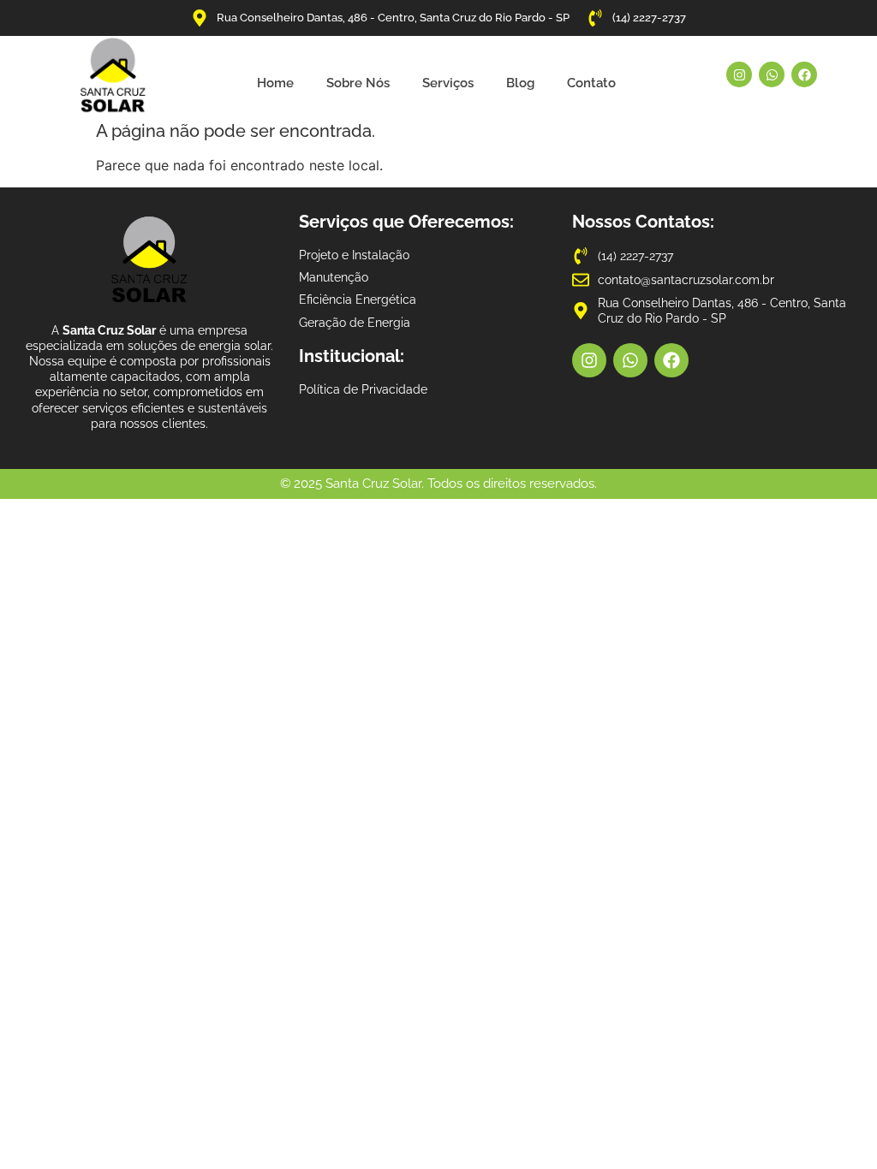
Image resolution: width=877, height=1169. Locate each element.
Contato (591, 83)
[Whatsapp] (772, 74)
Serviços (448, 83)
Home (275, 83)
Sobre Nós (358, 83)
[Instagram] (739, 74)
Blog (520, 83)
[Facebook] (804, 74)
